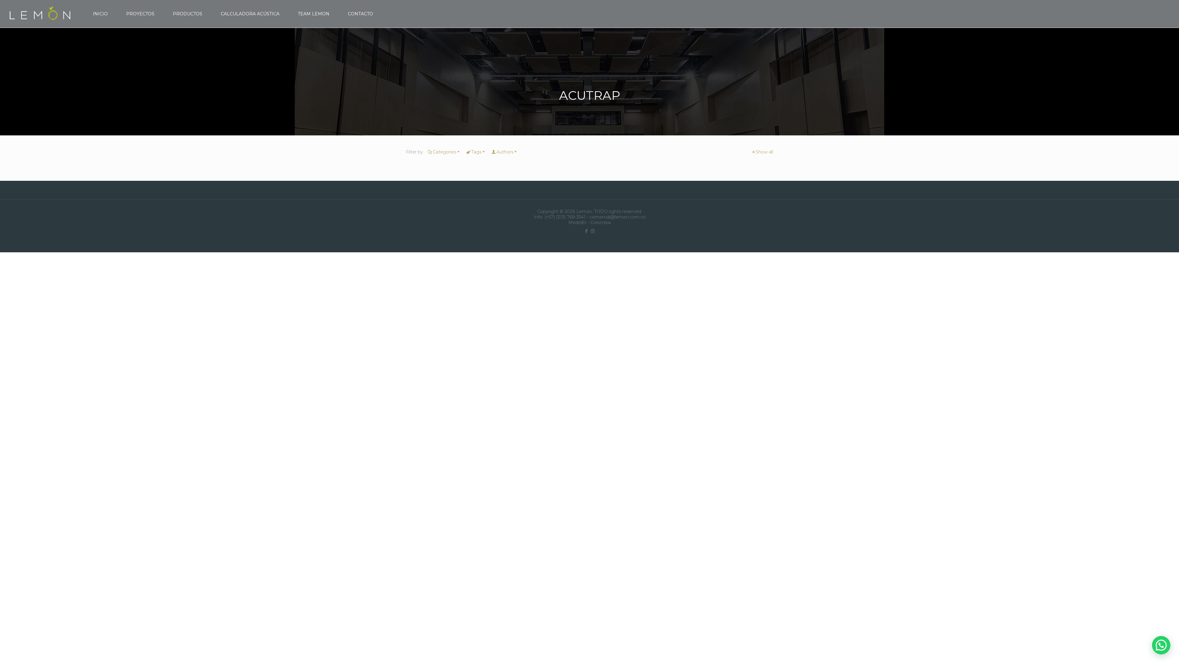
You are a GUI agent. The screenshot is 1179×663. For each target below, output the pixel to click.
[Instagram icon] (592, 231)
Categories (444, 152)
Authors (504, 152)
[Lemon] (40, 14)
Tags (476, 152)
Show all (764, 152)
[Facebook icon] (586, 231)
